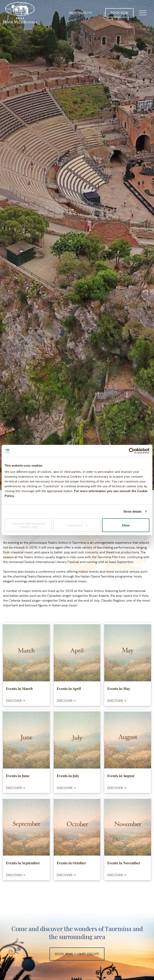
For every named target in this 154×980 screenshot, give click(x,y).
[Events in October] (77, 827)
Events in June (17, 775)
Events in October (71, 862)
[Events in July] (77, 740)
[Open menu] (143, 13)
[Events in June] (26, 740)
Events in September (23, 862)
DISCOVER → (15, 701)
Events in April (69, 688)
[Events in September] (26, 827)
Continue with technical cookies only (28, 525)
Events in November (123, 862)
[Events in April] (77, 653)
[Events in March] (26, 653)
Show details (132, 511)
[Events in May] (127, 653)
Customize (74, 525)
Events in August (120, 775)
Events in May (118, 688)
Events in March (19, 688)
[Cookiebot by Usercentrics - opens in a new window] (131, 451)
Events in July (68, 775)
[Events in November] (127, 827)
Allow (126, 525)
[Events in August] (127, 740)
